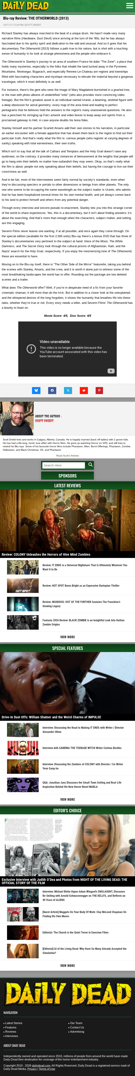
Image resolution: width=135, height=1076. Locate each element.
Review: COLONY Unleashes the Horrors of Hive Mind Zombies (46, 554)
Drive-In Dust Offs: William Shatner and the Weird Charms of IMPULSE (51, 717)
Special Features (67, 648)
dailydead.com (41, 1065)
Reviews (10, 1031)
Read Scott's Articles (67, 455)
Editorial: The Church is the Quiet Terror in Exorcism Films (75, 932)
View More (67, 637)
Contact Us (77, 1027)
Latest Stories (13, 1023)
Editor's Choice (67, 810)
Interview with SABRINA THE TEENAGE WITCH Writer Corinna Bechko (82, 748)
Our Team (76, 1023)
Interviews (11, 1036)
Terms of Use (47, 1068)
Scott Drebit (33, 24)
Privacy (32, 1068)
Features (10, 1027)
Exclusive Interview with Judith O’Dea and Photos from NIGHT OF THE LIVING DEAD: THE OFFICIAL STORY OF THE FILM (64, 881)
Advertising (77, 1031)
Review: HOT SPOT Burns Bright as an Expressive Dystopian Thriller (81, 585)
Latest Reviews (67, 485)
